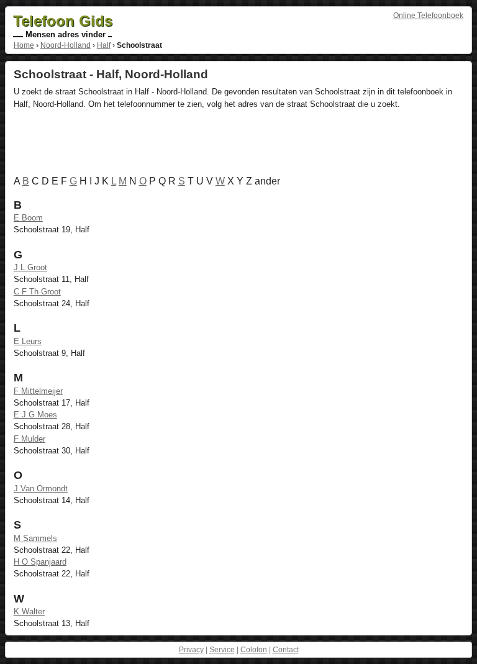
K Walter (29, 611)
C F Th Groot (37, 291)
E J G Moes (35, 414)
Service (222, 649)
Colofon (253, 649)
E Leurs (28, 341)
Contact (286, 649)
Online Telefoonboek (428, 15)
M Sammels (35, 538)
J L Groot (30, 267)
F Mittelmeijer (38, 391)
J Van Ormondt (41, 488)
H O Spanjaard (40, 561)
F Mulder (29, 438)
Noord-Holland (65, 45)
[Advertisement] (240, 145)
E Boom (28, 217)
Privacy (191, 649)
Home (24, 45)
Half (104, 45)
